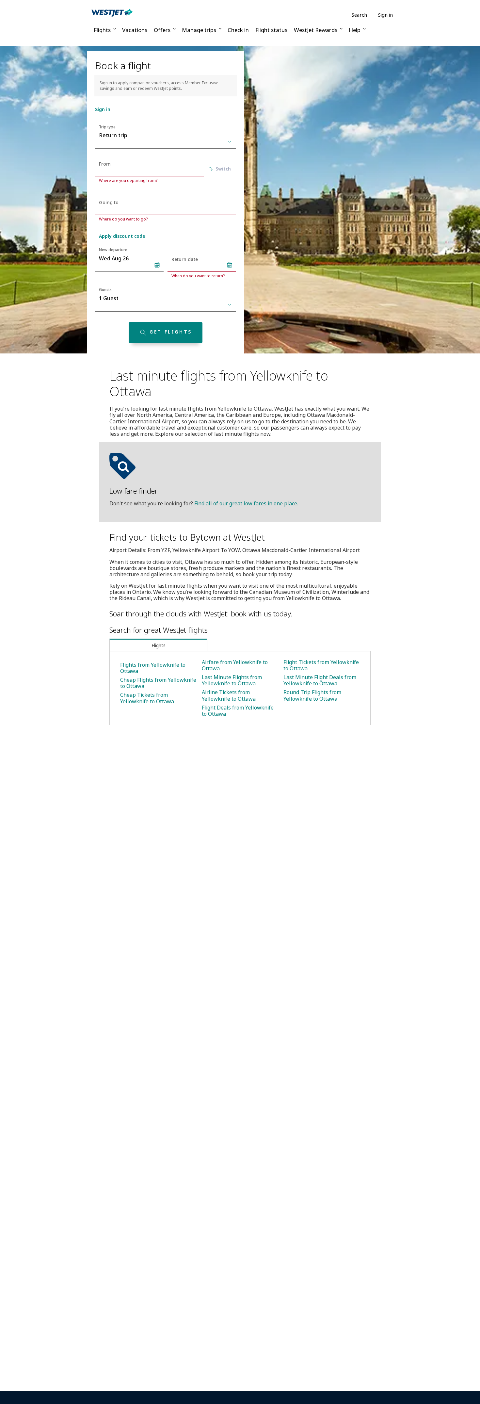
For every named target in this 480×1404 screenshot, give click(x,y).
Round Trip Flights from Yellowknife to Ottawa (312, 695)
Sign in (385, 14)
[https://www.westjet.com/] (112, 12)
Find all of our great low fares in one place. (246, 503)
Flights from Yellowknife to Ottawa (152, 668)
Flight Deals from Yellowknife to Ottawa (238, 710)
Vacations (134, 30)
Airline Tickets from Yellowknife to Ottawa (229, 695)
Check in (238, 30)
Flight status (271, 30)
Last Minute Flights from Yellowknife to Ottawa (232, 680)
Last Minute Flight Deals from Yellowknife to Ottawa (319, 680)
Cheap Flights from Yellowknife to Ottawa (158, 683)
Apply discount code (122, 236)
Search (359, 14)
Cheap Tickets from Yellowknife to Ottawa (147, 698)
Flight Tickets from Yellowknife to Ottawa (321, 665)
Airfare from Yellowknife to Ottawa (235, 665)
